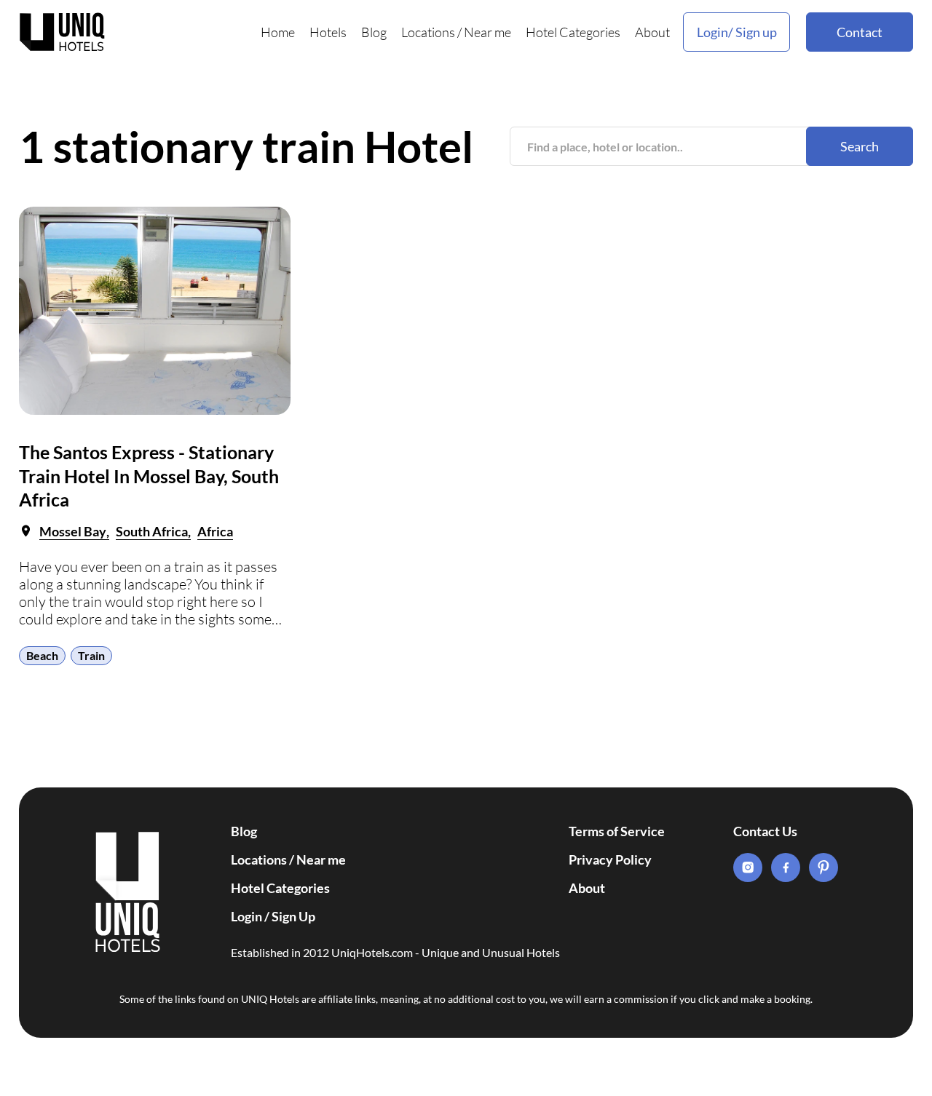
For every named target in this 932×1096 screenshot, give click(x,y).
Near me (487, 32)
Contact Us (765, 831)
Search (859, 146)
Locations (428, 32)
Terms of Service (617, 831)
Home (278, 32)
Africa (215, 531)
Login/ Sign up (737, 32)
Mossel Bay (72, 531)
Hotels (328, 32)
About (652, 32)
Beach (42, 655)
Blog (374, 32)
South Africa (152, 531)
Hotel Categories (573, 32)
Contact (859, 32)
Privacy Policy (610, 859)
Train (91, 655)
